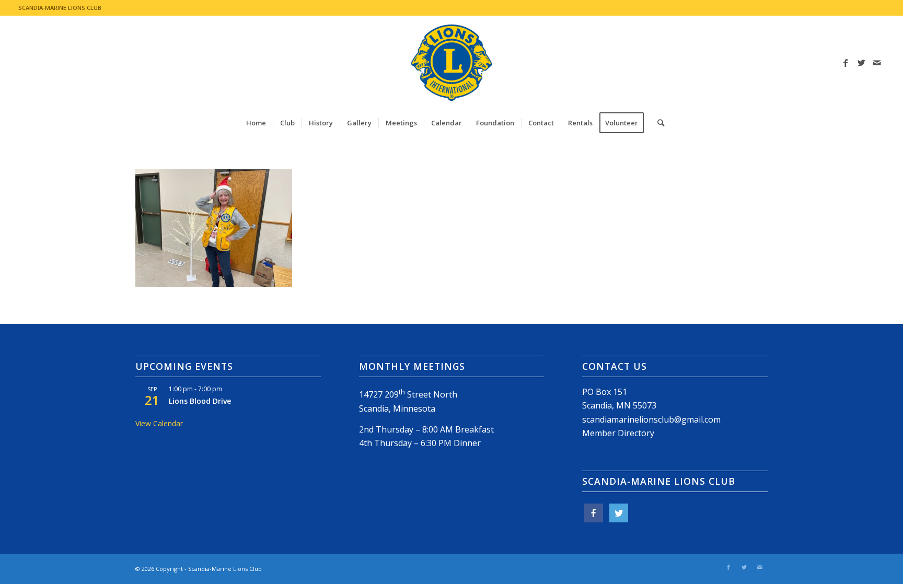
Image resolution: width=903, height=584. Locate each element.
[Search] (657, 123)
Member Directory (618, 433)
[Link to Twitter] (861, 63)
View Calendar (159, 423)
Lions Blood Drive (200, 401)
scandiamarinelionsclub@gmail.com (651, 419)
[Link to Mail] (877, 63)
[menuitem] (256, 123)
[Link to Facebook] (845, 63)
